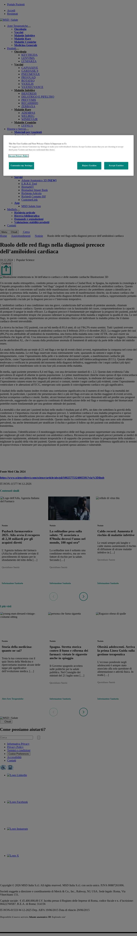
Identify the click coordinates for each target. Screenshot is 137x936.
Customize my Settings (21, 166)
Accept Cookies (116, 166)
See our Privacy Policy (18, 156)
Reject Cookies (89, 166)
